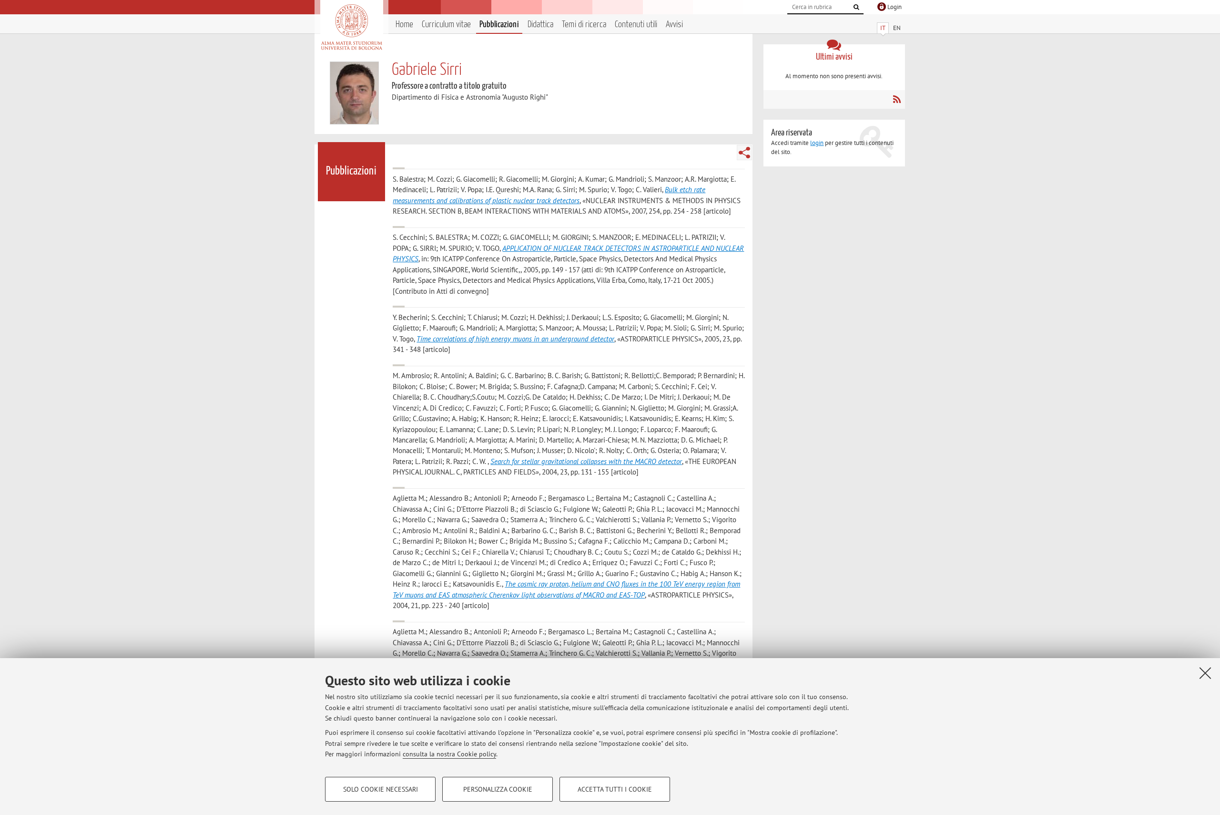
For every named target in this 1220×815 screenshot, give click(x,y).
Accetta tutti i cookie (615, 789)
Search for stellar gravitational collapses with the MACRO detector (586, 461)
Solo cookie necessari (380, 789)
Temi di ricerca (584, 24)
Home (404, 24)
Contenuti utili (636, 24)
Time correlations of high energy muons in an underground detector (515, 338)
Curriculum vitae (446, 24)
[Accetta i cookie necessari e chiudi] (1205, 673)
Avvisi (674, 24)
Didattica (540, 24)
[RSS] (896, 99)
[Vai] (856, 7)
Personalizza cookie (497, 789)
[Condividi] (744, 152)
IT (882, 28)
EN (897, 28)
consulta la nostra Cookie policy (449, 754)
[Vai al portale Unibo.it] (351, 27)
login (817, 143)
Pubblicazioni (499, 24)
